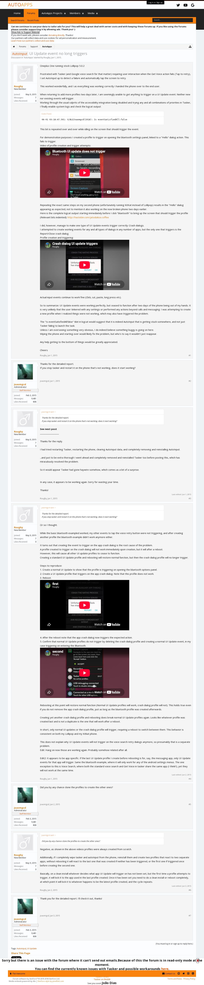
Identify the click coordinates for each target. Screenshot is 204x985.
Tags (13, 948)
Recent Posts (33, 20)
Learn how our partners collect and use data (32, 40)
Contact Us (170, 973)
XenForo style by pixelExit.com (51, 981)
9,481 (33, 398)
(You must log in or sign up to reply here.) (174, 943)
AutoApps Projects (52, 13)
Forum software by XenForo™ (36, 978)
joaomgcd (20, 384)
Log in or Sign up (155, 2)
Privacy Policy (189, 978)
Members (75, 13)
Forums (31, 13)
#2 (190, 381)
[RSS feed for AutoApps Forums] (193, 973)
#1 (190, 355)
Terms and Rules (175, 978)
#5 (190, 804)
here (164, 969)
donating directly (56, 35)
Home (17, 13)
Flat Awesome (18, 973)
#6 (190, 890)
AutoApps (28, 57)
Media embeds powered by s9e (22, 981)
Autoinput (21, 948)
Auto (20, 4)
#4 (190, 779)
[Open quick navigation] (190, 46)
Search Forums (17, 20)
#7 (190, 915)
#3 (190, 498)
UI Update (32, 948)
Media (91, 13)
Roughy (47, 57)
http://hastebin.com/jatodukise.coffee (88, 217)
